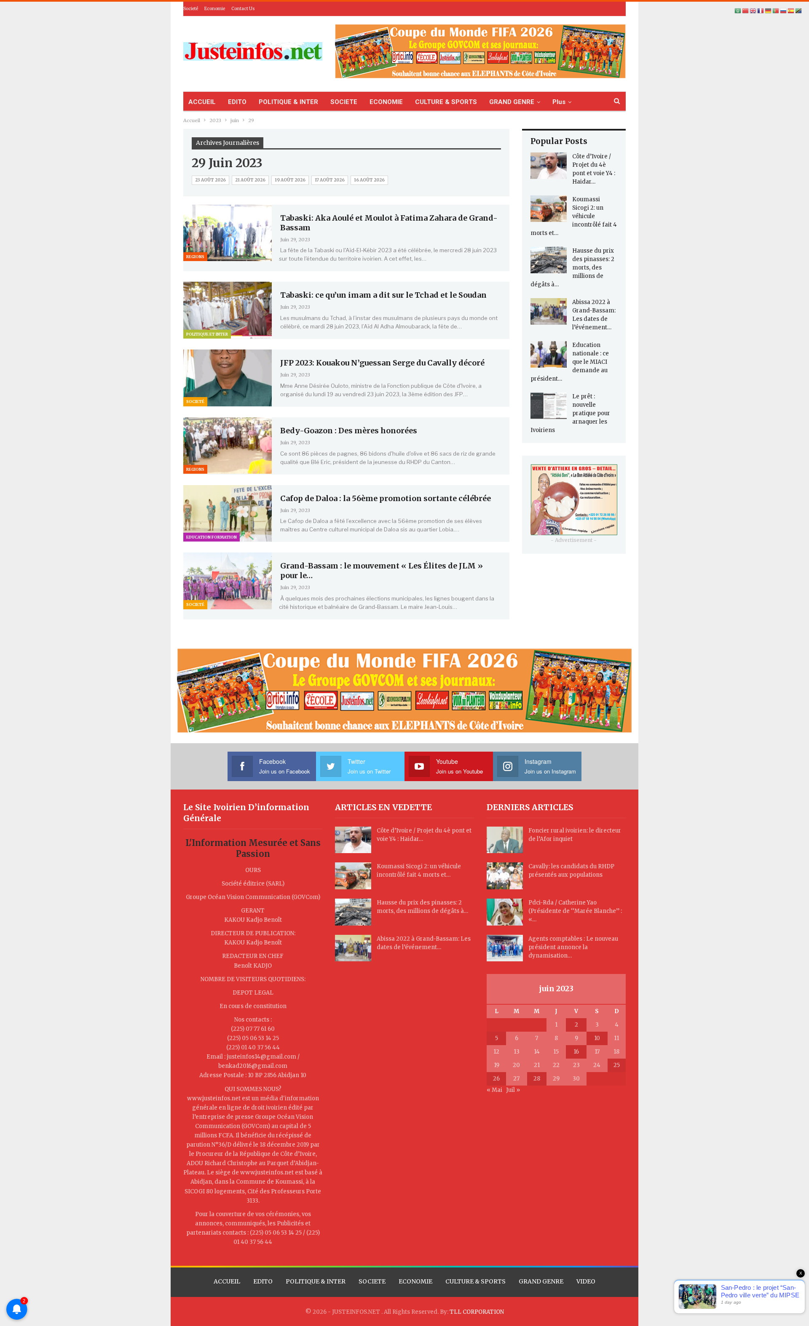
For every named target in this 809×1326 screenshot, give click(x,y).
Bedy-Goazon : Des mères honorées (348, 430)
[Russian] (784, 10)
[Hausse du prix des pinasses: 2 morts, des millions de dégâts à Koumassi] (548, 260)
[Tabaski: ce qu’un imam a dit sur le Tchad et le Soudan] (227, 310)
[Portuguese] (776, 10)
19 (496, 1065)
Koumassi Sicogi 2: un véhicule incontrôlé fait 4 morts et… (573, 216)
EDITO (237, 102)
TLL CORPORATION (477, 1311)
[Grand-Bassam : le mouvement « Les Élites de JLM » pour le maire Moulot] (227, 580)
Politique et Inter (207, 334)
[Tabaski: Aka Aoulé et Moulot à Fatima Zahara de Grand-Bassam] (227, 233)
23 (576, 1065)
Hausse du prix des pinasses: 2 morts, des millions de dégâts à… (572, 267)
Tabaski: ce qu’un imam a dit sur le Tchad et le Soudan (383, 295)
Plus (558, 102)
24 (596, 1065)
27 (516, 1078)
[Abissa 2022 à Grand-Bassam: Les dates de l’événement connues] (548, 311)
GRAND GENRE (511, 102)
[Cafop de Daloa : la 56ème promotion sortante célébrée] (227, 513)
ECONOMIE (386, 102)
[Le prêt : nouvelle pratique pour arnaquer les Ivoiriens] (548, 405)
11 (616, 1038)
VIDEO (585, 1281)
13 (517, 1051)
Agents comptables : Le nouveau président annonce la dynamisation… (573, 947)
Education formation (211, 537)
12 (496, 1051)
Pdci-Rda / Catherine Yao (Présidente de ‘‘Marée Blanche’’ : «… (575, 911)
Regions (195, 256)
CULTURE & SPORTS (446, 102)
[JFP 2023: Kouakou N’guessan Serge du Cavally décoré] (227, 378)
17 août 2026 (330, 180)
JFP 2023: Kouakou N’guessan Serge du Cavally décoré (382, 363)
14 (537, 1051)
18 (616, 1051)
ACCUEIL (202, 102)
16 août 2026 (369, 180)
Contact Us (243, 8)
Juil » (513, 1090)
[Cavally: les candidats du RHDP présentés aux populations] (505, 875)
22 (556, 1065)
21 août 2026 (250, 180)
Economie (214, 8)
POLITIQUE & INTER (288, 102)
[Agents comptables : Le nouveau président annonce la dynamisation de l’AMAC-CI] (505, 948)
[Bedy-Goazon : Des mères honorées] (227, 445)
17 (597, 1051)
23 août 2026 (210, 180)
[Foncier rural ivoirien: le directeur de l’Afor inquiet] (505, 840)
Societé (190, 8)
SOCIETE (343, 102)
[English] (753, 10)
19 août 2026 (290, 180)
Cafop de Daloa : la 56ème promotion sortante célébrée (385, 498)
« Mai (494, 1090)
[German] (768, 10)
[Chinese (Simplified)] (746, 10)
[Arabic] (738, 10)
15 (556, 1051)
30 (576, 1078)
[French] (761, 10)
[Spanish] (791, 10)
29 (556, 1078)
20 (516, 1065)
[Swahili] (799, 10)
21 (537, 1065)
